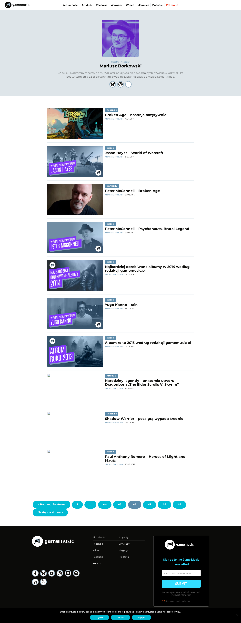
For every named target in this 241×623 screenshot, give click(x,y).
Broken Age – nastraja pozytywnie (135, 115)
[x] (43, 582)
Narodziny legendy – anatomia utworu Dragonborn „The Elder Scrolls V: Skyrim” (142, 382)
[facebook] (35, 573)
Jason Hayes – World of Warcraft (134, 153)
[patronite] (35, 582)
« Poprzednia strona (51, 504)
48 (164, 504)
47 (149, 504)
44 (105, 504)
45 (119, 504)
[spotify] (76, 573)
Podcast (157, 5)
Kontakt (97, 563)
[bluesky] (43, 573)
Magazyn (143, 5)
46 (134, 504)
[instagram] (60, 573)
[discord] (68, 573)
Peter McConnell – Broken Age (132, 191)
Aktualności (70, 5)
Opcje (141, 617)
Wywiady (117, 5)
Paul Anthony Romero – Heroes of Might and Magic (145, 458)
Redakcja (98, 556)
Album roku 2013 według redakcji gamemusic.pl (148, 343)
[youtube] (51, 573)
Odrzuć (120, 617)
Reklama (124, 556)
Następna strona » (50, 512)
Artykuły (87, 5)
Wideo (130, 5)
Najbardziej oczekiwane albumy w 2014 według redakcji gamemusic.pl (147, 269)
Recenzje (101, 5)
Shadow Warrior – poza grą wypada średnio (144, 419)
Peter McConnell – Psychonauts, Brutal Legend (147, 229)
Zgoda (99, 617)
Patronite (172, 5)
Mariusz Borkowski (121, 66)
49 (179, 504)
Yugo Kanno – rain (121, 305)
